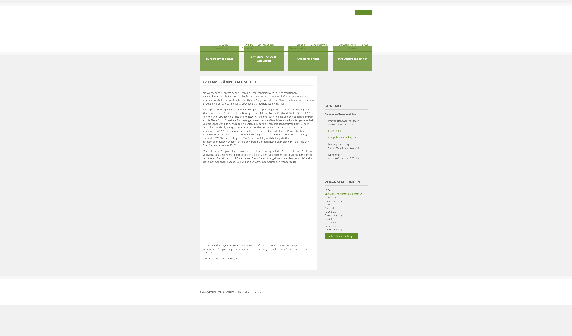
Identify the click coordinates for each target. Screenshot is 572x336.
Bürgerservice (319, 44)
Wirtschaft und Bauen (347, 46)
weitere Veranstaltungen (341, 236)
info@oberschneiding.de (342, 137)
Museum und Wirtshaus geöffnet (343, 194)
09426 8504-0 (335, 131)
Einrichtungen (266, 44)
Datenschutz (244, 292)
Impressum (257, 292)
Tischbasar (331, 222)
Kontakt (364, 44)
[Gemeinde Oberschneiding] (222, 25)
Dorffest (329, 208)
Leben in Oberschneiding (297, 46)
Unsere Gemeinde (247, 46)
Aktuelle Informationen (220, 46)
